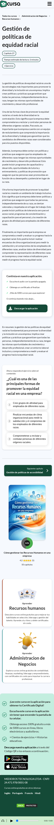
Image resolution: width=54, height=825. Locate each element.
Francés (29, 793)
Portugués (17, 793)
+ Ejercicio (8, 66)
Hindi (37, 793)
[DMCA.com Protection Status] (27, 805)
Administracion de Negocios (34, 16)
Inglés (7, 793)
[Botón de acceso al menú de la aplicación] (49, 4)
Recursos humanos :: (11, 19)
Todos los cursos (9, 16)
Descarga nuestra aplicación (20, 747)
